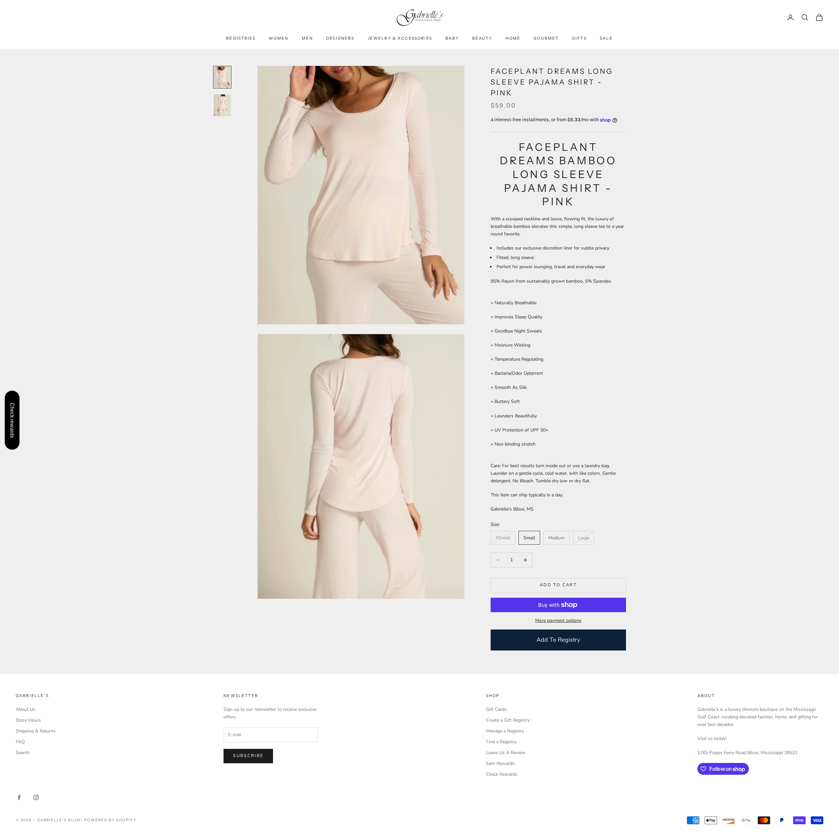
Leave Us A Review (505, 753)
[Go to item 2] (222, 105)
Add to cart (558, 585)
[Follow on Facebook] (19, 797)
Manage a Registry (505, 731)
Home (513, 38)
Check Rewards (501, 774)
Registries (241, 38)
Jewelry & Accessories (400, 38)
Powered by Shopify (110, 820)
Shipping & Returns (36, 731)
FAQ (20, 742)
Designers (340, 38)
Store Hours (28, 720)
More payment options (558, 620)
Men (307, 38)
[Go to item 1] (222, 77)
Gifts (579, 38)
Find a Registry (501, 742)
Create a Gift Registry (508, 720)
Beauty (482, 38)
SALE (606, 38)
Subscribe (248, 756)
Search (22, 753)
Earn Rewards (500, 763)
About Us (25, 709)
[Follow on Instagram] (36, 797)
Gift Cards (496, 709)
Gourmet (546, 38)
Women (279, 38)
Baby (452, 38)
